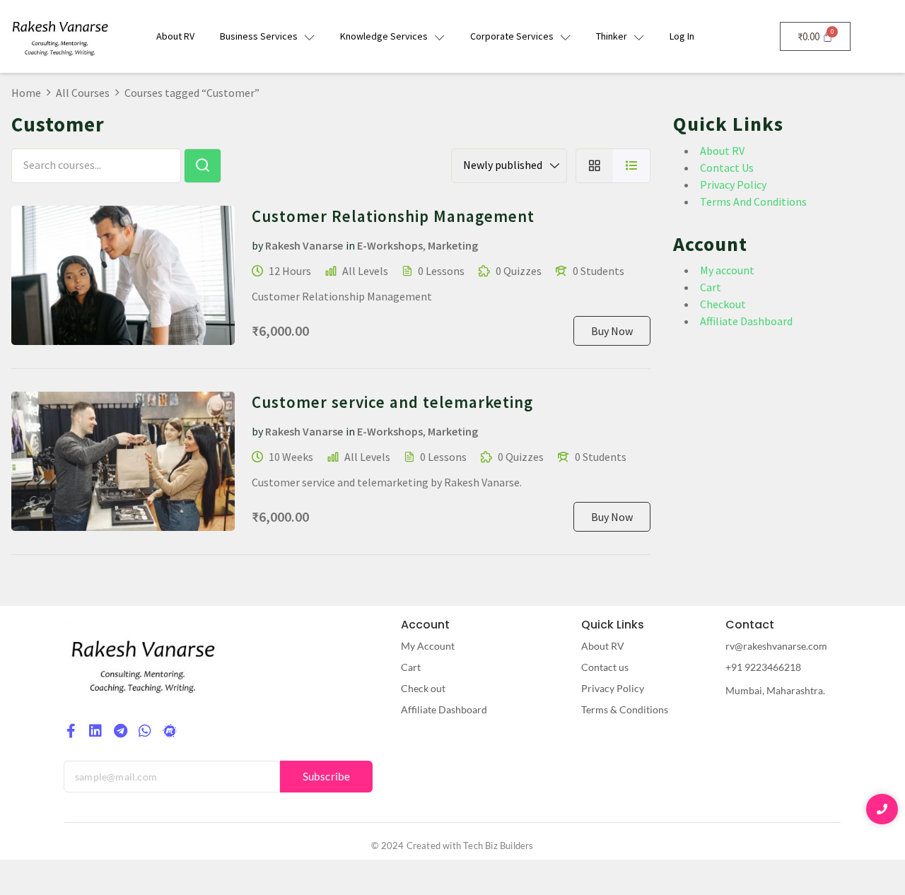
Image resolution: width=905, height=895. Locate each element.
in (350, 245)
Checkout (723, 304)
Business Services (259, 36)
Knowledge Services (384, 36)
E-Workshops (390, 245)
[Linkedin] (95, 731)
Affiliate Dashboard (746, 321)
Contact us (605, 667)
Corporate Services (512, 36)
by (257, 245)
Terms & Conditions (624, 709)
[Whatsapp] (145, 731)
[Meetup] (170, 731)
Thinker (611, 36)
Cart (710, 287)
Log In (682, 36)
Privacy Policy (733, 184)
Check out (423, 688)
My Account (428, 646)
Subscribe (327, 776)
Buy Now (612, 331)
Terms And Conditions (753, 201)
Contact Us (727, 167)
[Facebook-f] (71, 731)
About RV (175, 36)
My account (727, 270)
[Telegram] (120, 731)
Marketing (453, 245)
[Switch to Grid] (594, 165)
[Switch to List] (631, 165)
